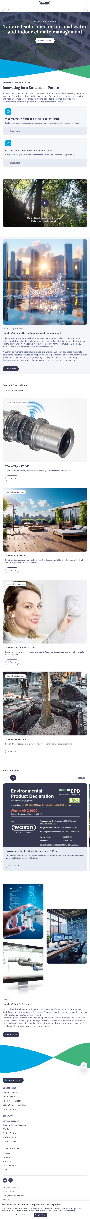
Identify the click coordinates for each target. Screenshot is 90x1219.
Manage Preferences (23, 1215)
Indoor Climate (10, 1092)
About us (7, 1161)
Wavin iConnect (10, 1141)
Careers (6, 1157)
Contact (6, 1153)
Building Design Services (14, 1125)
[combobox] (45, 9)
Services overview (11, 1121)
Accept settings (40, 1215)
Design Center (9, 1133)
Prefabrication (9, 1137)
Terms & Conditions (11, 1187)
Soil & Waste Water (12, 1100)
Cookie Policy (69, 1210)
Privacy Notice (8, 1191)
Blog (5, 1169)
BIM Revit (7, 1129)
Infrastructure (9, 1109)
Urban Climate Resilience (14, 1105)
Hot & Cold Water (11, 1096)
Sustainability (9, 1165)
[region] (45, 1210)
